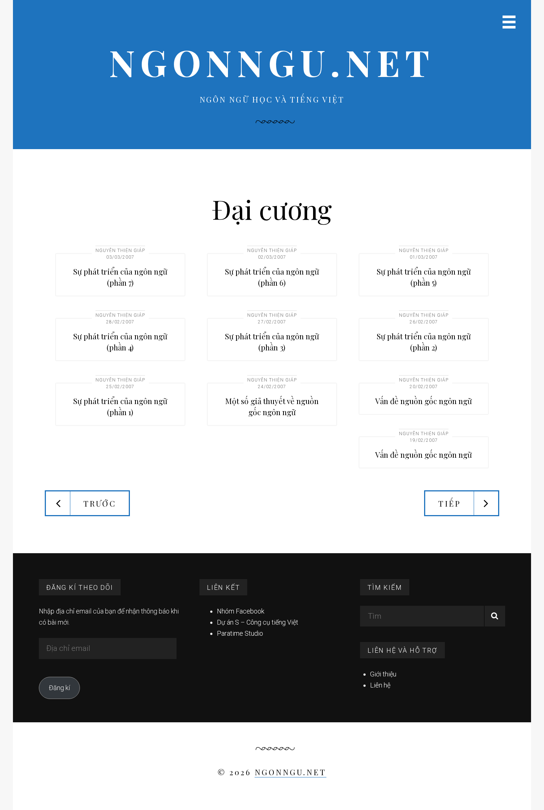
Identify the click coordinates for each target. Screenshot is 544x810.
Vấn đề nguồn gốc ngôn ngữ (423, 401)
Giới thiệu (383, 674)
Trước (99, 503)
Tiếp (449, 503)
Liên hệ (380, 685)
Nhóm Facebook (240, 611)
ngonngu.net (272, 62)
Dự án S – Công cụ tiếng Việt (257, 622)
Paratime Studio (240, 633)
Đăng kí (59, 688)
